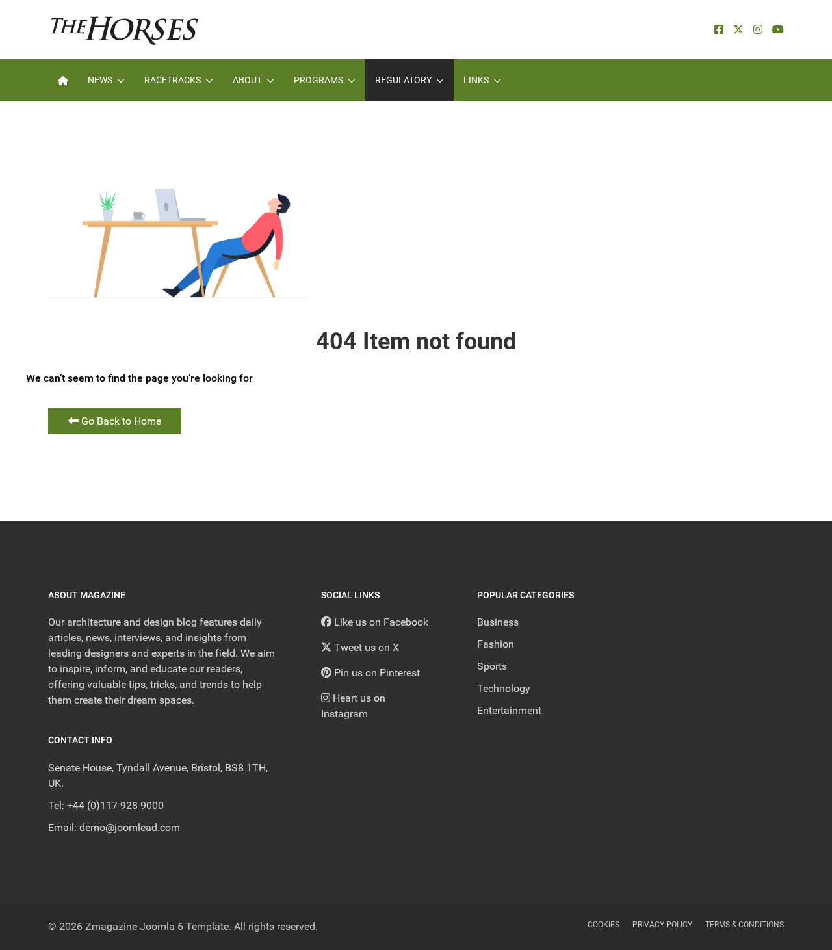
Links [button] (476, 80)
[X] (738, 29)
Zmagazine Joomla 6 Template (157, 926)
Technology (503, 688)
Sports (492, 666)
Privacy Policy (662, 924)
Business (498, 622)
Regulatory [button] (403, 80)
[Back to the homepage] (124, 29)
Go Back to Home (120, 421)
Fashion (495, 644)
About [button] (247, 80)
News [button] (100, 80)
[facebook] (718, 29)
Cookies (603, 924)
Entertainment (509, 710)
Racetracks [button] (172, 80)
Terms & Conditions (744, 924)
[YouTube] (778, 29)
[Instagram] (757, 29)
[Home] (63, 80)
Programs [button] (318, 80)
